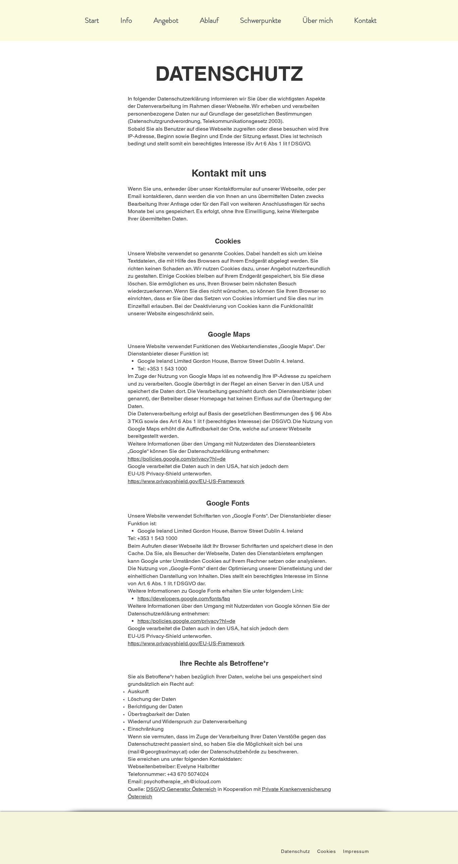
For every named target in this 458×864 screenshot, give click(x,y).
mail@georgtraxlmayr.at (157, 751)
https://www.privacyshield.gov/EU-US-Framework (186, 481)
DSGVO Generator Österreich (181, 789)
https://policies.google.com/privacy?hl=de (177, 459)
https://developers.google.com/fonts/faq (183, 598)
